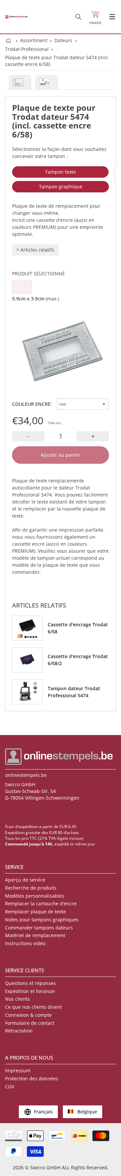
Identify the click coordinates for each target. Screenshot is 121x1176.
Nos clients (17, 999)
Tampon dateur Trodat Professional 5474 (74, 692)
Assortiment (33, 40)
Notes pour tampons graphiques (42, 919)
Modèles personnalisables (34, 896)
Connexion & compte (28, 1015)
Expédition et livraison (30, 991)
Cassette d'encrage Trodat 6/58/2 (78, 659)
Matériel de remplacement (35, 935)
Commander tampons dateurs (39, 927)
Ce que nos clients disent (33, 1007)
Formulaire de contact (29, 1023)
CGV (9, 1086)
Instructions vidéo (25, 943)
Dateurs (63, 40)
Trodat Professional (27, 49)
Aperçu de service (25, 880)
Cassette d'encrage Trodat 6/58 (78, 628)
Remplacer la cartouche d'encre (41, 903)
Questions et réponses (30, 983)
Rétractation (19, 1030)
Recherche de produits (30, 888)
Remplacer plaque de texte (35, 911)
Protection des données (31, 1078)
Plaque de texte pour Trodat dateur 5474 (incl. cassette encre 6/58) (57, 60)
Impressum (18, 1070)
